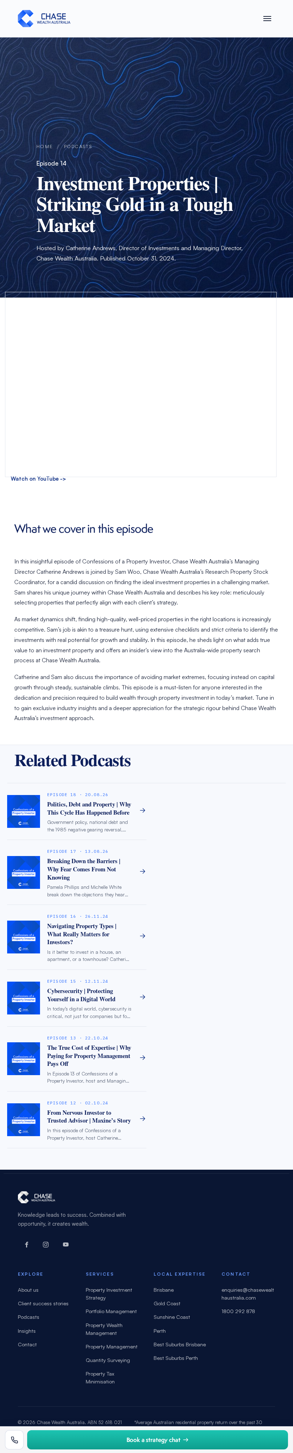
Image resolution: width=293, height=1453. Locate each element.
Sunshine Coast (172, 1316)
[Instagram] (46, 1244)
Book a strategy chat (153, 1440)
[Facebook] (26, 1244)
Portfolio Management (111, 1311)
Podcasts (78, 146)
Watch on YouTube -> (38, 478)
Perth (160, 1330)
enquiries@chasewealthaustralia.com (248, 1293)
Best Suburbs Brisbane (180, 1344)
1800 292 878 (238, 1311)
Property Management (112, 1346)
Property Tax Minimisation (100, 1377)
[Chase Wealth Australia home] (44, 18)
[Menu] (267, 18)
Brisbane (164, 1289)
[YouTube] (66, 1244)
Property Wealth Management (104, 1329)
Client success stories (43, 1303)
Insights (27, 1330)
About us (28, 1289)
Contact (27, 1344)
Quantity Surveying (108, 1360)
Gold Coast (167, 1303)
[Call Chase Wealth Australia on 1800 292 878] (14, 1439)
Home (44, 146)
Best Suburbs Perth (176, 1358)
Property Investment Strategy (109, 1293)
